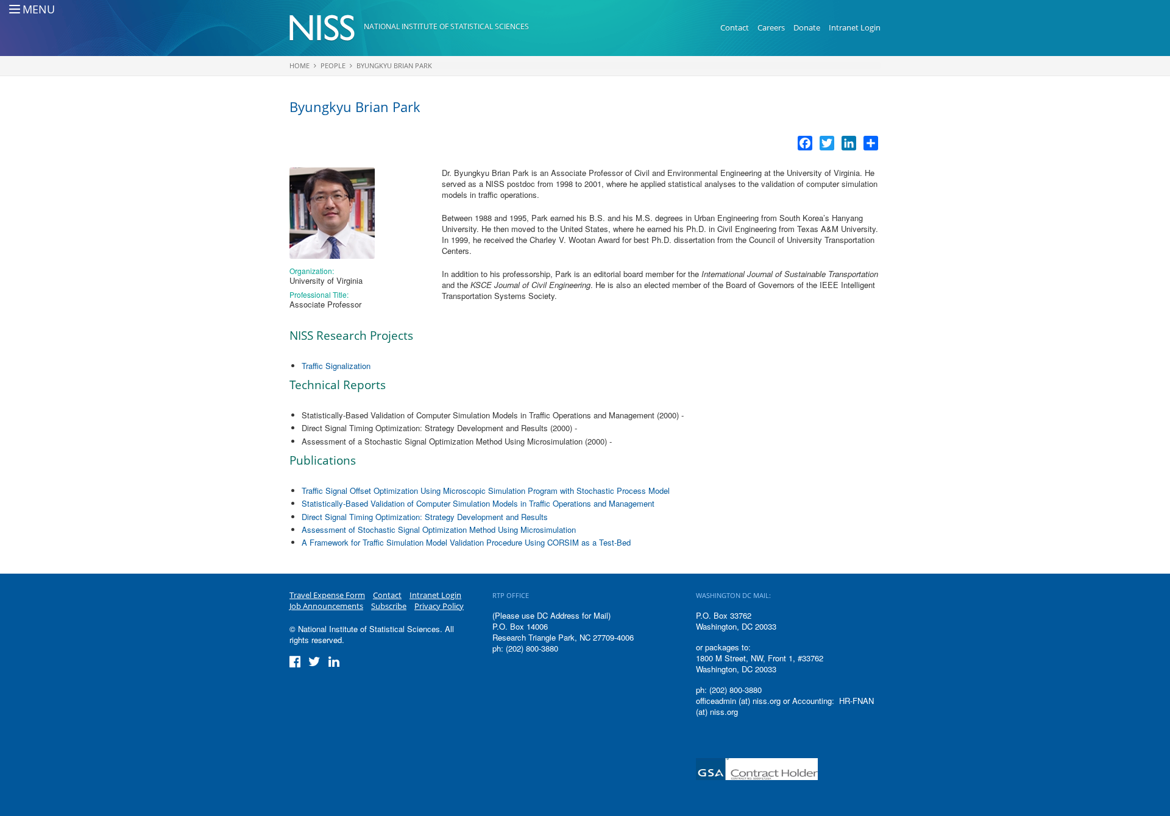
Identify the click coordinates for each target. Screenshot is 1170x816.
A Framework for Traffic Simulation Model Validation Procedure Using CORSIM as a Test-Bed (466, 542)
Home (299, 65)
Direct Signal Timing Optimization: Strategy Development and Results (425, 516)
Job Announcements (326, 605)
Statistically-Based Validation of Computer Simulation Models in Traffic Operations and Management (478, 503)
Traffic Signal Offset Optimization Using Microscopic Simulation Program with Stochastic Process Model (486, 490)
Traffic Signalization (336, 365)
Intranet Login (855, 27)
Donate (806, 27)
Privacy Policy (439, 605)
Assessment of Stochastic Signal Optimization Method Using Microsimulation (439, 529)
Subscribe (388, 605)
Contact (734, 27)
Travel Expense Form (327, 594)
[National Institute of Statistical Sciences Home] (326, 28)
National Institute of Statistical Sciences (446, 26)
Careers (771, 27)
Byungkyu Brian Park (394, 65)
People (333, 65)
